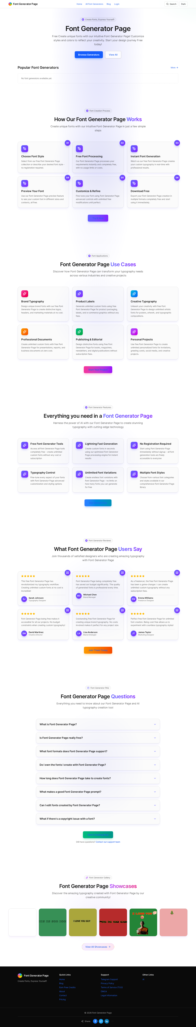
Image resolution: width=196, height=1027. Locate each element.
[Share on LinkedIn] (106, 1021)
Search (173, 4)
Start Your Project (98, 369)
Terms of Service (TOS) (112, 987)
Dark (183, 4)
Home (79, 4)
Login (116, 4)
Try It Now (98, 218)
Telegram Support (109, 979)
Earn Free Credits (67, 987)
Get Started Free (98, 502)
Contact (63, 995)
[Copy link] (112, 1021)
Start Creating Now (98, 834)
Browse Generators (88, 54)
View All (113, 54)
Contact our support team (108, 842)
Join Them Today (98, 650)
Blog (109, 4)
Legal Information (109, 995)
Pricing (62, 999)
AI (143, 979)
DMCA (104, 991)
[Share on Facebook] (95, 1021)
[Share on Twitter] (101, 1021)
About (62, 991)
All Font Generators (94, 4)
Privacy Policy (107, 983)
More (173, 67)
